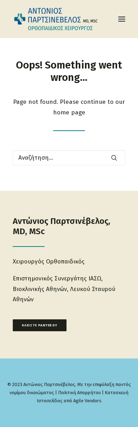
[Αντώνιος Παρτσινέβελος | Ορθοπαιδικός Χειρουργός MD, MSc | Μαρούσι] (62, 19)
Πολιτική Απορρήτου (79, 392)
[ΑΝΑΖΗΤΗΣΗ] (69, 157)
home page (69, 112)
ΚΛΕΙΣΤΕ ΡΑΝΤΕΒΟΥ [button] (40, 325)
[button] (121, 19)
